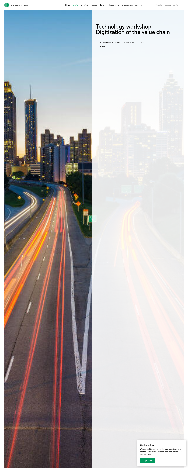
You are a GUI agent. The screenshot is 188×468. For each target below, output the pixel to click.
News (67, 5)
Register (175, 5)
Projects (94, 5)
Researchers (114, 5)
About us (138, 5)
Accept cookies (147, 460)
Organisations (127, 5)
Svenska (158, 5)
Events (75, 5)
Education (84, 5)
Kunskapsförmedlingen (19, 5)
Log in (167, 5)
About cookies (145, 454)
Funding (103, 5)
